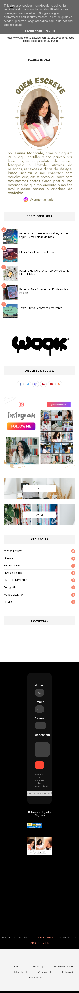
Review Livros (12, 565)
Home (14, 966)
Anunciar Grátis (34, 827)
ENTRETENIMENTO (15, 580)
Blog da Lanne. (44, 937)
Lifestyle (9, 558)
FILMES (8, 601)
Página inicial (39, 60)
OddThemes (39, 943)
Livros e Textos (13, 572)
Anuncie (43, 971)
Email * (39, 701)
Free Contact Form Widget (40, 793)
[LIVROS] (39, 524)
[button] (11, 8)
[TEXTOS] (39, 497)
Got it (51, 30)
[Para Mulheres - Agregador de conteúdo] (34, 824)
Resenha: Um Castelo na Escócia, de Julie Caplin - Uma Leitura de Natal (43, 235)
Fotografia (10, 587)
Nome (39, 685)
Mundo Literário (13, 594)
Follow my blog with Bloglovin (39, 814)
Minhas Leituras (13, 551)
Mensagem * (42, 736)
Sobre (36, 966)
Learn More (34, 30)
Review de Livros (64, 966)
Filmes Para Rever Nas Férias (36, 252)
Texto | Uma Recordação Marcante (40, 308)
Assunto (40, 718)
